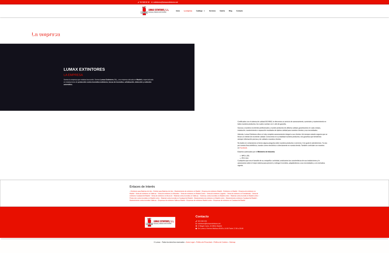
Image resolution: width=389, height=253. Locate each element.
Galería (222, 11)
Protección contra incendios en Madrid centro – (145, 198)
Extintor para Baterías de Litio (163, 191)
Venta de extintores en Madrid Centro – (194, 193)
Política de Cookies (221, 242)
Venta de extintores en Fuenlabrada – (239, 193)
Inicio (178, 11)
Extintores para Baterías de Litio (141, 191)
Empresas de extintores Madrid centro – (199, 200)
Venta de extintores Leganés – (217, 193)
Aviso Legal (190, 242)
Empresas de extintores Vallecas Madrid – (172, 200)
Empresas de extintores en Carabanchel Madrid (229, 200)
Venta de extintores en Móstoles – (169, 193)
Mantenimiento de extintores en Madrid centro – (210, 198)
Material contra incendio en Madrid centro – (245, 196)
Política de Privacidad (204, 242)
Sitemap (232, 242)
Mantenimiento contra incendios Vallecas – (144, 200)
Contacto (239, 11)
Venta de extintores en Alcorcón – (162, 196)
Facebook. (243, 148)
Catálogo (199, 11)
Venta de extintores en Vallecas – (147, 193)
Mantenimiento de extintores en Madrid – (188, 191)
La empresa (188, 11)
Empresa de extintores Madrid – (212, 191)
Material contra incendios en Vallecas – (187, 196)
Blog (230, 11)
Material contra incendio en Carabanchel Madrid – (177, 198)
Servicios (212, 11)
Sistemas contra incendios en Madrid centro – (215, 196)
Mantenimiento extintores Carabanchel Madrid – (242, 198)
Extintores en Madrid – (231, 191)
